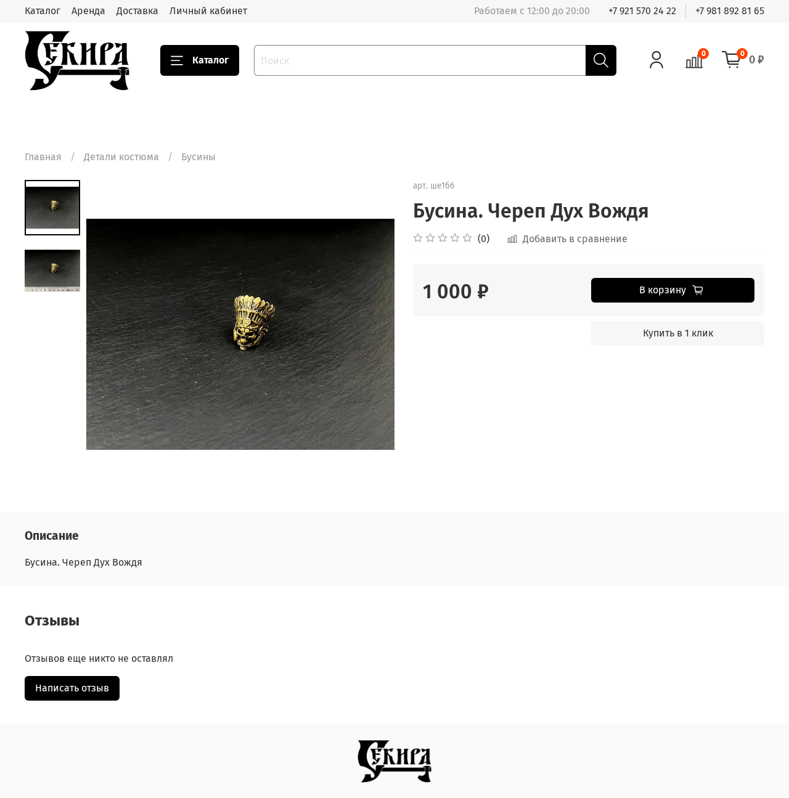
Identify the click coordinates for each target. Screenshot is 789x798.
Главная (43, 157)
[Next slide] (370, 334)
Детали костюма (121, 157)
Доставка (137, 11)
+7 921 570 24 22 (642, 11)
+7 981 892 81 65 (729, 11)
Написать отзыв (72, 688)
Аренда (88, 11)
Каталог (42, 11)
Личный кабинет (208, 11)
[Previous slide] (111, 334)
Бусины (198, 157)
